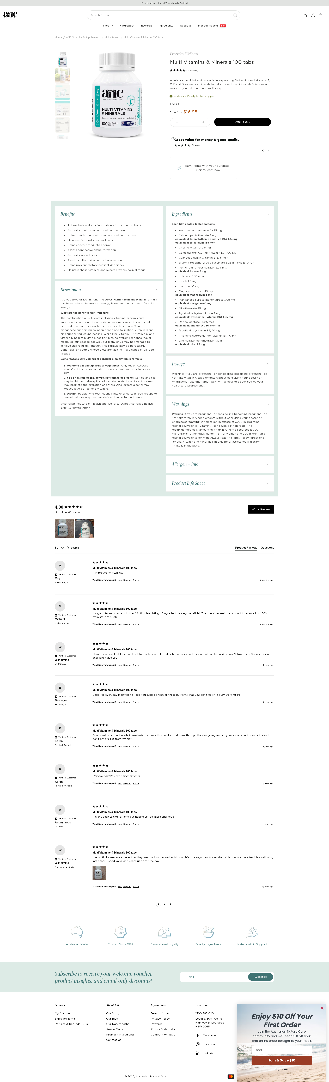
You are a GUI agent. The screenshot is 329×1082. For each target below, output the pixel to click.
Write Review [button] (261, 509)
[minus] (176, 122)
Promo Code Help (163, 1029)
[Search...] (235, 15)
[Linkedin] (199, 1053)
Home (58, 37)
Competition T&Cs (163, 1034)
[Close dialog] (322, 1008)
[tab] (246, 548)
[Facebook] (199, 1035)
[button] (220, 71)
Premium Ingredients (120, 1034)
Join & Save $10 (281, 1060)
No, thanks (282, 1069)
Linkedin (208, 1053)
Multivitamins (112, 37)
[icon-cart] (320, 15)
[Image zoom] (115, 95)
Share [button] (136, 580)
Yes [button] (120, 580)
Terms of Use (160, 1013)
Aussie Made (114, 1029)
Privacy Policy (160, 1018)
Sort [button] (58, 547)
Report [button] (127, 580)
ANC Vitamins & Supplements (83, 37)
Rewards (156, 1023)
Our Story (112, 1013)
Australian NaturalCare (151, 1076)
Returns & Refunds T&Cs (71, 1023)
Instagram (209, 1044)
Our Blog (112, 1018)
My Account (63, 1013)
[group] (73, 507)
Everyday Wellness (184, 54)
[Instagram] (199, 1044)
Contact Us (113, 1039)
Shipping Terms (65, 1018)
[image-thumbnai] (62, 59)
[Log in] (313, 15)
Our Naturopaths (117, 1023)
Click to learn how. (208, 170)
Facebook (209, 1035)
